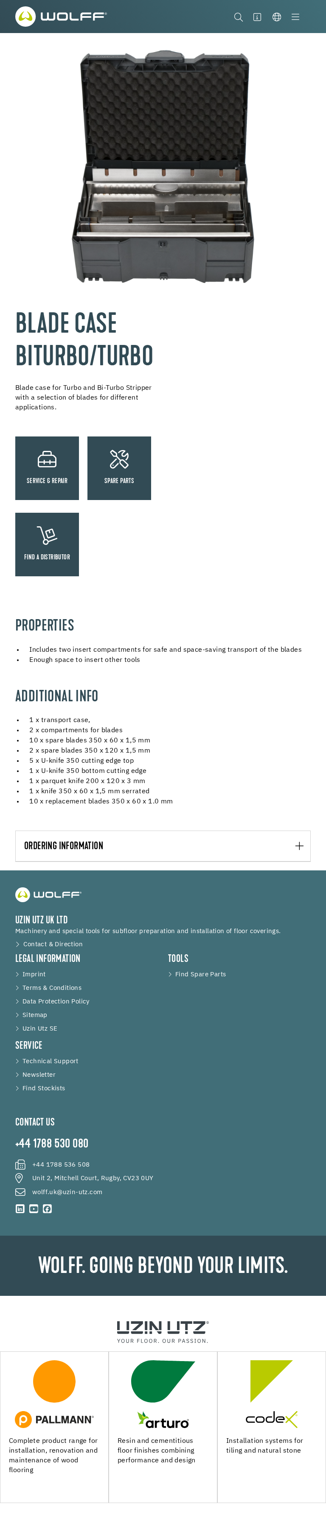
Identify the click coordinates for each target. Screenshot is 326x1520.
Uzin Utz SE (39, 1029)
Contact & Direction (53, 945)
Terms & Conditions (52, 988)
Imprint (34, 975)
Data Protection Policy (56, 1002)
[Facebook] (47, 1209)
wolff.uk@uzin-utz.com (67, 1192)
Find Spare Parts (200, 975)
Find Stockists (43, 1089)
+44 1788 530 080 (51, 1144)
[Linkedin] (20, 1209)
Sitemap (35, 1015)
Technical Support (50, 1061)
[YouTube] (34, 1209)
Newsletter (39, 1075)
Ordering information (63, 847)
